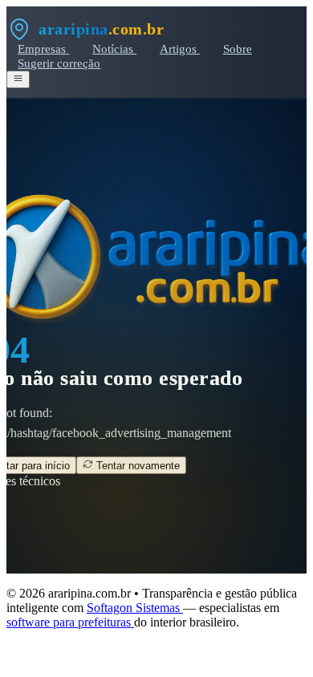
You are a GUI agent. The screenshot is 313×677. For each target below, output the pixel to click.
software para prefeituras (70, 622)
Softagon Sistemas (135, 607)
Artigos (180, 48)
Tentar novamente (136, 466)
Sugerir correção (59, 63)
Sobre (237, 48)
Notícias (114, 48)
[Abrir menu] (18, 79)
